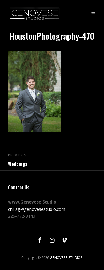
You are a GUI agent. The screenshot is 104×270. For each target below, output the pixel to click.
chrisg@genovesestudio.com (36, 209)
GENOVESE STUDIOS (66, 257)
